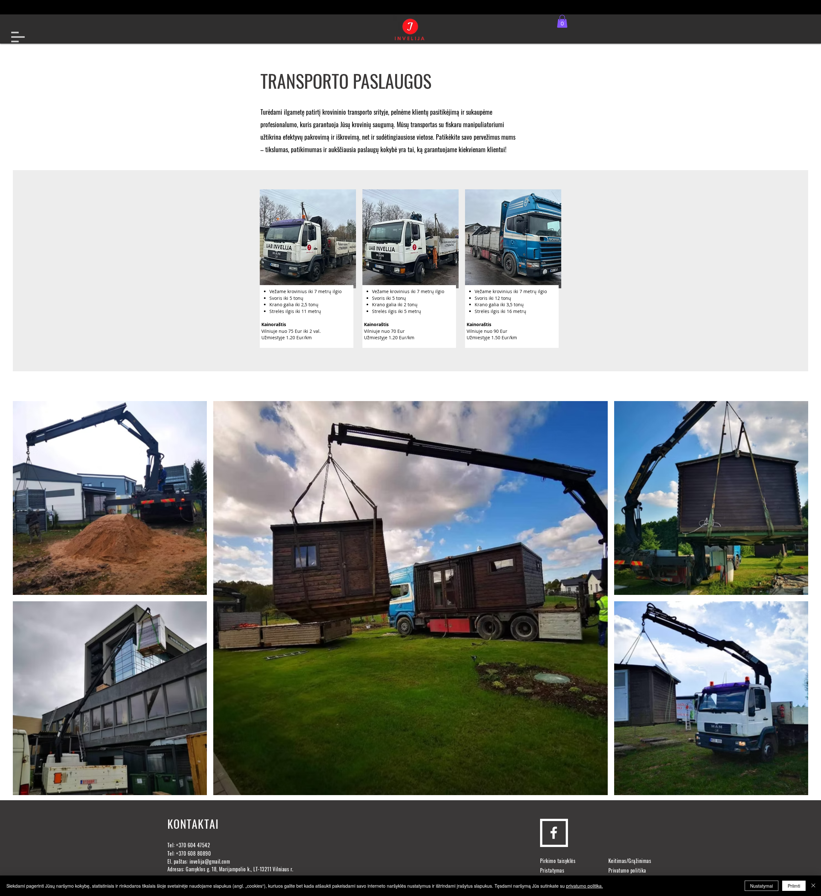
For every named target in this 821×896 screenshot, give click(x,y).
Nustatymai (761, 886)
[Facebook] (554, 833)
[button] (18, 37)
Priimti (794, 886)
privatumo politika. (584, 886)
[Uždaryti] (813, 886)
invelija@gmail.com (210, 861)
